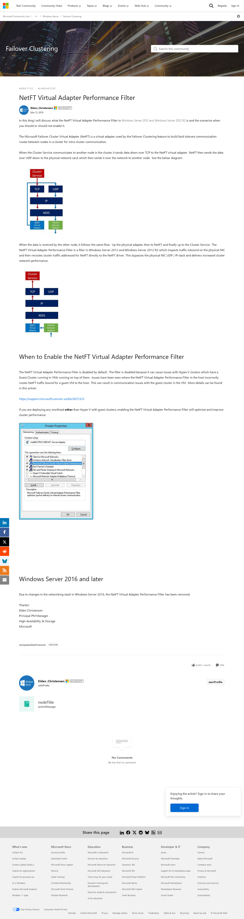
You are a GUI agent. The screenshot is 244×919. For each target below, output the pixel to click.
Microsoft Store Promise (62, 889)
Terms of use (138, 913)
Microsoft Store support (62, 864)
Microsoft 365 (128, 870)
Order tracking (57, 876)
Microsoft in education (98, 852)
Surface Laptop (19, 858)
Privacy (104, 913)
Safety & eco (169, 913)
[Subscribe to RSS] (153, 832)
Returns (54, 870)
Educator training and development (98, 884)
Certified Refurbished (61, 883)
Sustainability (203, 895)
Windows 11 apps (20, 895)
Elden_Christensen (41, 108)
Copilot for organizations (23, 870)
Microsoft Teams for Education (102, 864)
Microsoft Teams (129, 883)
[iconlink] (26, 704)
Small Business (129, 895)
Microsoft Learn (168, 864)
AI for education (95, 898)
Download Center (59, 858)
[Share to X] (134, 832)
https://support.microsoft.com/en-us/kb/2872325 (51, 399)
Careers (201, 852)
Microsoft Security (130, 858)
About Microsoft (204, 858)
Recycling (184, 913)
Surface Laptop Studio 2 (23, 864)
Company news (204, 864)
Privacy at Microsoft (206, 870)
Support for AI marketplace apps (176, 870)
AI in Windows (18, 883)
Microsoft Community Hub (16, 16)
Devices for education (98, 858)
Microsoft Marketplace (171, 883)
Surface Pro (17, 852)
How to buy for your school (100, 876)
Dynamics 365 (128, 864)
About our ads (199, 913)
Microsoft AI (127, 852)
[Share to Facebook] (128, 832)
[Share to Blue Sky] (147, 832)
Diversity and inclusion (207, 883)
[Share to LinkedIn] (122, 832)
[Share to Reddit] (141, 832)
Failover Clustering (72, 16)
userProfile (215, 682)
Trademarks (153, 913)
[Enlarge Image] (45, 201)
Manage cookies (120, 913)
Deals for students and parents (102, 892)
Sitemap (72, 913)
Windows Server (51, 16)
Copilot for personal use (23, 876)
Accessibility (203, 889)
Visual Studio (167, 895)
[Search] (211, 5)
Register (222, 5)
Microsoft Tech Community (173, 876)
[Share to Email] (160, 832)
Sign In (235, 5)
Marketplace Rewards (171, 889)
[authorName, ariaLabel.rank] (24, 110)
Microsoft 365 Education (99, 870)
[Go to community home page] (6, 6)
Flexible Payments (59, 895)
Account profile (58, 852)
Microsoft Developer (170, 858)
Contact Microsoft (88, 913)
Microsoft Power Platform (133, 876)
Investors (201, 876)
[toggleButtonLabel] (238, 16)
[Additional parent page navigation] (36, 16)
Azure (163, 852)
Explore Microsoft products (24, 889)
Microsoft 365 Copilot (132, 889)
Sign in (184, 808)
